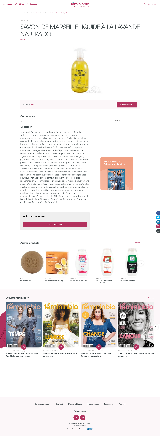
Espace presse (93, 404)
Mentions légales (75, 404)
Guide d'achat (31, 13)
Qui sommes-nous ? (42, 404)
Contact (59, 404)
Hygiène (40, 13)
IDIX (84, 425)
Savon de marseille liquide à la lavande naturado (66, 13)
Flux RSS (122, 404)
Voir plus (137, 242)
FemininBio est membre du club (76, 428)
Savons (47, 13)
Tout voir (151, 298)
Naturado (23, 40)
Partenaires (108, 404)
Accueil (22, 13)
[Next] (141, 263)
